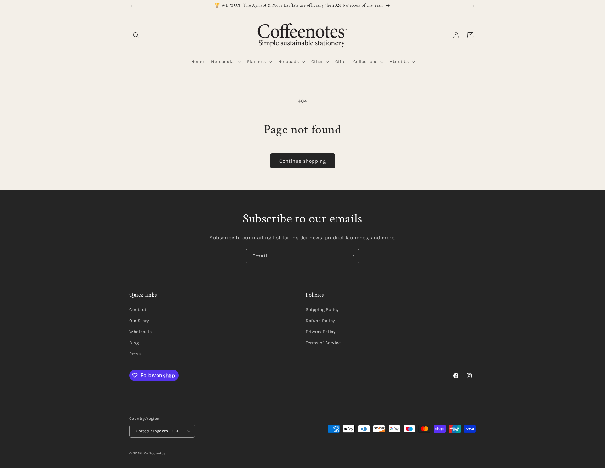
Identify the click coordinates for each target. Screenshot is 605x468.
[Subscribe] (352, 256)
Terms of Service (323, 342)
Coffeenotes (155, 453)
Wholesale (140, 331)
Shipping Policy (322, 309)
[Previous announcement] (131, 6)
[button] (136, 35)
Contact (137, 309)
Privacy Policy (321, 331)
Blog (134, 342)
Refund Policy (320, 320)
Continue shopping (302, 161)
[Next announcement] (474, 6)
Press (135, 354)
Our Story (139, 320)
